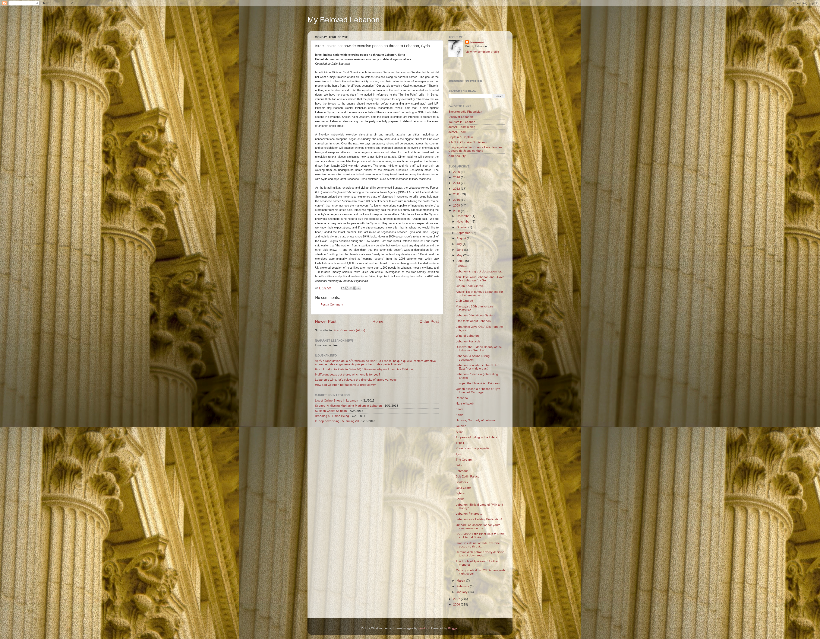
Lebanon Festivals (468, 341)
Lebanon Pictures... (469, 513)
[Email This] (343, 288)
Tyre (459, 454)
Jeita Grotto (464, 487)
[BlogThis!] (347, 288)
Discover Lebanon (460, 116)
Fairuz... (461, 265)
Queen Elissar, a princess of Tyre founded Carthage (478, 390)
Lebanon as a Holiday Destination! (479, 519)
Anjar (459, 431)
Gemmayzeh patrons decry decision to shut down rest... (480, 553)
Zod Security (457, 155)
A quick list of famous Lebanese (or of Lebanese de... (479, 293)
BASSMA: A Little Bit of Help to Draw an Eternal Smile (480, 535)
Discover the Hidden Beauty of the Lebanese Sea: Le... (479, 348)
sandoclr (423, 628)
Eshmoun (462, 471)
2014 (457, 183)
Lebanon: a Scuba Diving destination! (473, 357)
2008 (457, 211)
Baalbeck (462, 482)
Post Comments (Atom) (349, 330)
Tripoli (460, 442)
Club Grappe (464, 300)
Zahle (459, 414)
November (464, 221)
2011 (456, 194)
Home (378, 321)
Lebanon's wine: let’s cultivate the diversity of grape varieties (356, 379)
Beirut (460, 499)
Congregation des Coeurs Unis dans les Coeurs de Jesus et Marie (475, 149)
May (460, 255)
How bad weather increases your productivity (345, 384)
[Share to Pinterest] (359, 288)
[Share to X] (351, 288)
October (462, 227)
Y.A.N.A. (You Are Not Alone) (467, 142)
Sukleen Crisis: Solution (331, 410)
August (462, 238)
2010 (457, 199)
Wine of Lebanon (467, 335)
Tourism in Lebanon (461, 122)
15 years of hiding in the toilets (476, 437)
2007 (457, 599)
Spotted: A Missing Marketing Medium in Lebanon (348, 405)
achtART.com (457, 132)
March (461, 580)
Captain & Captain (460, 137)
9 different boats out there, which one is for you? (347, 374)
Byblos (460, 493)
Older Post (429, 321)
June (460, 249)
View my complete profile (482, 51)
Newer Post (325, 321)
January (462, 592)
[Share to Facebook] (355, 288)
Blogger (453, 628)
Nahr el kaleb (465, 403)
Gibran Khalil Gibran (469, 286)
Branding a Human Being (332, 416)
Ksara (460, 409)
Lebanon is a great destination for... (480, 271)
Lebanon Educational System (475, 315)
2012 (457, 188)
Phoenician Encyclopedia (472, 448)
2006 (457, 604)
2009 (457, 205)
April (460, 260)
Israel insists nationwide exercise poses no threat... (478, 544)
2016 (457, 177)
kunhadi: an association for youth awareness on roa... (478, 526)
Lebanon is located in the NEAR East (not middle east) (477, 367)
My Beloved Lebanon (344, 19)
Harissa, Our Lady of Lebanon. (476, 420)
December (464, 216)
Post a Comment (332, 304)
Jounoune (477, 42)
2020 (457, 171)
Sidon (459, 465)
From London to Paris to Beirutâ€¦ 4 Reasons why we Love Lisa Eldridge (364, 369)
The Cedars (464, 459)
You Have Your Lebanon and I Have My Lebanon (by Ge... (480, 278)
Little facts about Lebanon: (474, 321)
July (460, 244)
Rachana (462, 398)
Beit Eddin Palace (467, 476)
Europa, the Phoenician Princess (478, 383)
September (464, 232)
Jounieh (461, 426)
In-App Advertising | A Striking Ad (337, 421)
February (463, 586)
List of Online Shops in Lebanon (336, 400)
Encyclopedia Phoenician (465, 111)
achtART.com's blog (461, 126)
